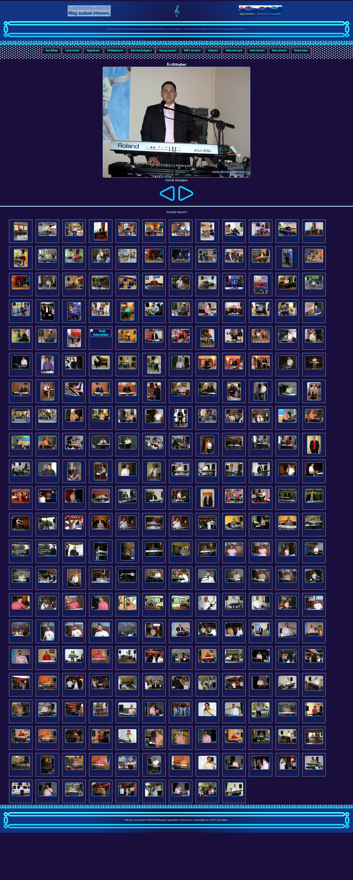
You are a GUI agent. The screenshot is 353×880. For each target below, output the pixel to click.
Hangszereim (167, 50)
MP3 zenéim (192, 50)
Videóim (213, 50)
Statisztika (301, 50)
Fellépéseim (115, 50)
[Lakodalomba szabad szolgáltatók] (89, 15)
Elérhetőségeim (141, 50)
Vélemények (234, 50)
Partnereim (257, 50)
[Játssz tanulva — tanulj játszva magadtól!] (260, 15)
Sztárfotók (72, 50)
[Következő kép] (185, 200)
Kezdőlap (51, 50)
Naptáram (93, 50)
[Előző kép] (167, 200)
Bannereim (279, 50)
